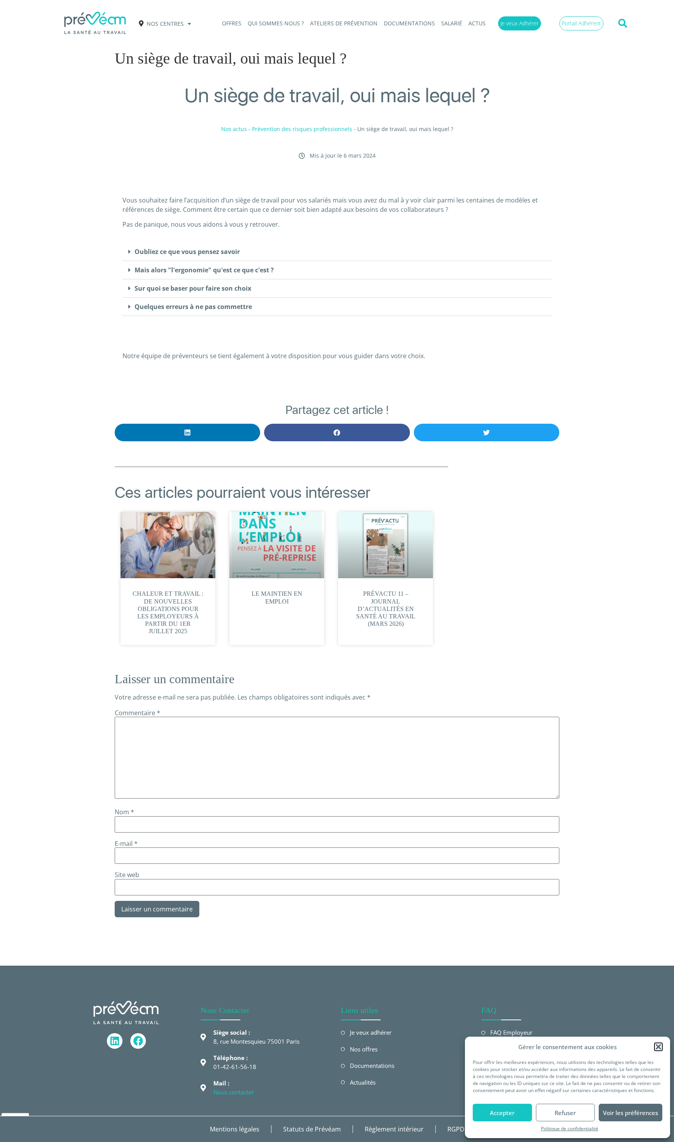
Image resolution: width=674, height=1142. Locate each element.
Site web (127, 875)
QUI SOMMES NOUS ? (276, 23)
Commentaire (137, 713)
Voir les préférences (630, 1113)
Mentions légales (234, 1129)
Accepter (502, 1113)
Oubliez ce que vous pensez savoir (187, 251)
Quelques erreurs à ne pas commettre (193, 306)
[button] (658, 1047)
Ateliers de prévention (344, 23)
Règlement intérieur (394, 1129)
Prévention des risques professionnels (302, 129)
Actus (477, 23)
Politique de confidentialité (569, 1128)
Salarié (451, 23)
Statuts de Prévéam (312, 1129)
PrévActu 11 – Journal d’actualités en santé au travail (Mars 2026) (385, 608)
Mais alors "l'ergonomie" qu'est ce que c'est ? (204, 270)
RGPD (456, 1129)
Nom (124, 812)
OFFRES (231, 23)
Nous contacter (233, 1092)
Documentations (409, 23)
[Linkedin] (114, 1041)
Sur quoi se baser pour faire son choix (193, 288)
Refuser (565, 1113)
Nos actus (234, 129)
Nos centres (165, 23)
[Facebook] (138, 1041)
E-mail (126, 843)
